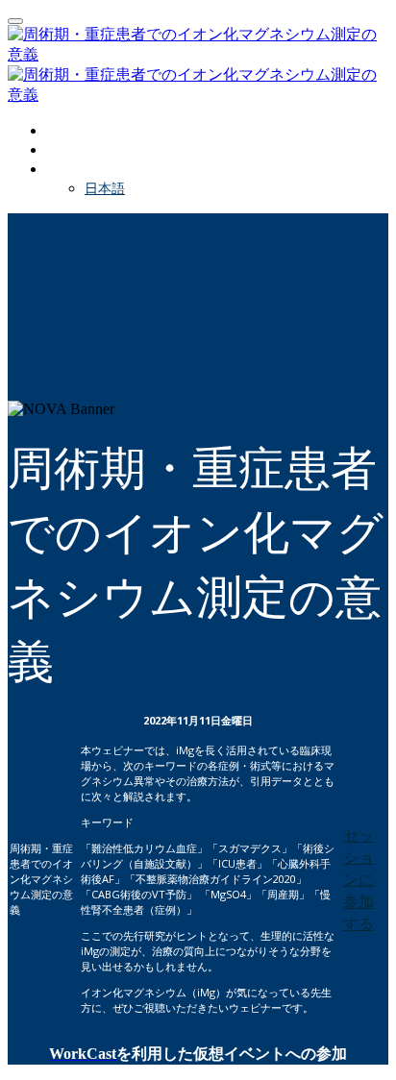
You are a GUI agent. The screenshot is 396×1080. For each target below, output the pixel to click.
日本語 (105, 188)
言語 (59, 169)
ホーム (66, 130)
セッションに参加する (358, 879)
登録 (59, 149)
